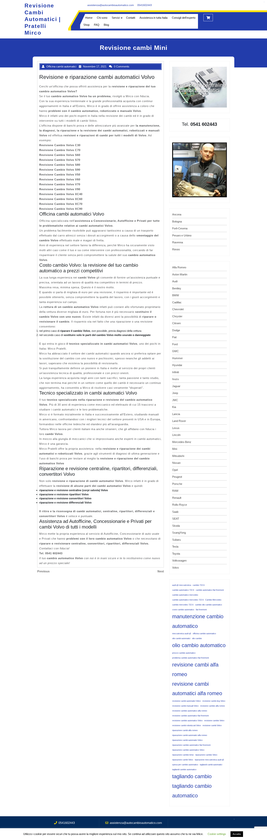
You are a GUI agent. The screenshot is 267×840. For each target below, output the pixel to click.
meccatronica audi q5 (181, 633)
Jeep (175, 393)
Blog (106, 24)
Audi (174, 281)
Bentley (176, 288)
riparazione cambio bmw (183, 755)
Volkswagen (179, 560)
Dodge (176, 330)
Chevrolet (178, 309)
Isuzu (175, 379)
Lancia (176, 414)
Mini (174, 448)
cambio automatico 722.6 (183, 590)
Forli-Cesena (179, 228)
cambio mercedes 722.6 (182, 605)
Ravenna (177, 242)
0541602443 (144, 5)
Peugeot (177, 476)
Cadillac (177, 302)
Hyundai (177, 365)
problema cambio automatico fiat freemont (190, 658)
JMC (175, 400)
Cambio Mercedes (213, 600)
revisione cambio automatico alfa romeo (189, 711)
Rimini (176, 249)
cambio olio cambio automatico (208, 605)
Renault (176, 497)
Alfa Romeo (179, 267)
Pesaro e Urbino (181, 235)
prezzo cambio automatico (183, 653)
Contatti (130, 17)
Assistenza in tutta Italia (153, 17)
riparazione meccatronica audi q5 (209, 760)
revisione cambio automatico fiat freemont (190, 716)
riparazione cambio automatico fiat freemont (191, 745)
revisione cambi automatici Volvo (186, 701)
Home (88, 17)
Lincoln (176, 434)
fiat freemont (201, 609)
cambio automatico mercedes (185, 595)
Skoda (176, 525)
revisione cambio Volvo (214, 720)
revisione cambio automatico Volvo (187, 720)
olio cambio (197, 638)
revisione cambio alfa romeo (212, 706)
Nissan (176, 462)
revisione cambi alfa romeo (195, 669)
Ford (175, 344)
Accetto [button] (237, 834)
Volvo (175, 567)
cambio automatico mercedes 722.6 (188, 600)
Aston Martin (179, 274)
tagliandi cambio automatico (184, 769)
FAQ (96, 24)
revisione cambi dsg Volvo (213, 701)
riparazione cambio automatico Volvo (188, 750)
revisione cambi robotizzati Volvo (186, 725)
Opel (175, 469)
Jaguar (176, 386)
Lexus (175, 428)
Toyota (176, 553)
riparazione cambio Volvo (206, 755)
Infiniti (175, 372)
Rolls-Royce (179, 504)
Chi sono (102, 17)
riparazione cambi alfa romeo (185, 730)
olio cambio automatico (199, 645)
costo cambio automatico (183, 609)
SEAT (175, 518)
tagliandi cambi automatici (211, 764)
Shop (86, 24)
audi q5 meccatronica (181, 585)
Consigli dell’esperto (183, 17)
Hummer (177, 358)
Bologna (177, 221)
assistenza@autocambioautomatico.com (110, 5)
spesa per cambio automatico (185, 764)
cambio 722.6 (199, 585)
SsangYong (179, 532)
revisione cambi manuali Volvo (185, 706)
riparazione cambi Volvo (182, 760)
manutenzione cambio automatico (197, 621)
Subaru (176, 539)
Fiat (174, 337)
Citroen (176, 323)
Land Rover (179, 420)
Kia (174, 406)
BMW (175, 295)
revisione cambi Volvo (212, 725)
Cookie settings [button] (217, 833)
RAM (175, 490)
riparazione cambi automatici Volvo (187, 740)
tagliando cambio (192, 776)
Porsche (177, 483)
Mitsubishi (178, 455)
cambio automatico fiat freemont (210, 590)
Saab (175, 511)
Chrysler (177, 316)
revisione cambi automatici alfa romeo (197, 688)
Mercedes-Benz (181, 441)
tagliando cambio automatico (192, 790)
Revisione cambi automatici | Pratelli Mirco (43, 19)
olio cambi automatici (181, 638)
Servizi (116, 17)
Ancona (176, 214)
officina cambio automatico (204, 633)
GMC (175, 351)
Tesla (175, 546)
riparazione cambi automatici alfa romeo (189, 735)
